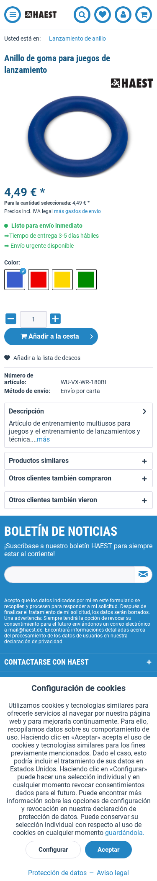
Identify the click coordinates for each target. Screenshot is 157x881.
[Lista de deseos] (102, 14)
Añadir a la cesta (53, 336)
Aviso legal (112, 873)
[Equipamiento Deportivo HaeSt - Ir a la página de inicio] (41, 14)
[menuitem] (10, 14)
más (43, 439)
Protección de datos (57, 873)
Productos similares (39, 461)
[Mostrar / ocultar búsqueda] (82, 14)
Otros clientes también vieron (53, 500)
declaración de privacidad (33, 642)
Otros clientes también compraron (60, 478)
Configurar (53, 849)
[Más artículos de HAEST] (132, 83)
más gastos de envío (77, 211)
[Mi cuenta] (123, 14)
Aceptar (108, 849)
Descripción (26, 411)
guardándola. (124, 833)
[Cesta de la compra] (143, 14)
